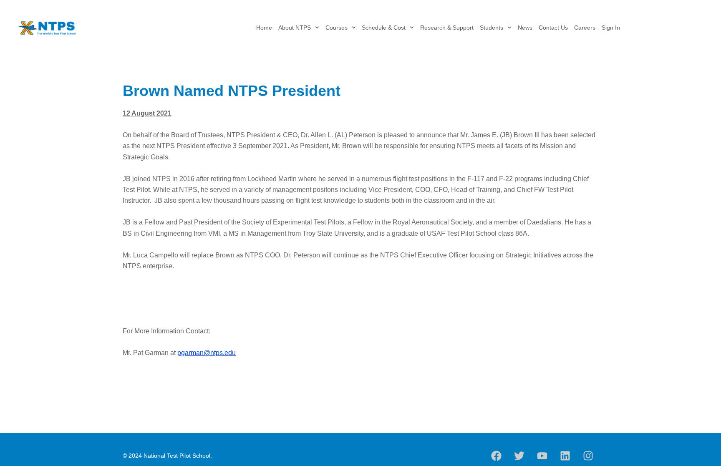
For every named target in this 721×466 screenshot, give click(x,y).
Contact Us (553, 27)
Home (264, 27)
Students (491, 27)
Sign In (611, 27)
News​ (525, 27)
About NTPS (294, 27)
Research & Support (447, 27)
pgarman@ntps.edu (206, 352)
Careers (584, 27)
